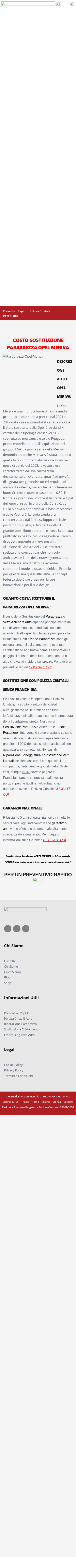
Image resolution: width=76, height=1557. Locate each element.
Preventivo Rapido (17, 1013)
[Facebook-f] (7, 928)
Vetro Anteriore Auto (17, 622)
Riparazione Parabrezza (20, 1024)
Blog (7, 977)
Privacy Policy (13, 1070)
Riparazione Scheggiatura (22, 755)
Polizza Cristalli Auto (18, 1018)
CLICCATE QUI (40, 667)
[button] (72, 312)
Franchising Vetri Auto (19, 1035)
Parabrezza (54, 616)
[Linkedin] (25, 928)
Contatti (9, 961)
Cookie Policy (13, 1065)
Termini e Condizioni (18, 1076)
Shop (7, 983)
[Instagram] (16, 928)
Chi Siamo (11, 966)
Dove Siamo (12, 972)
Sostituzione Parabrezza (38, 639)
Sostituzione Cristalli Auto (22, 1029)
